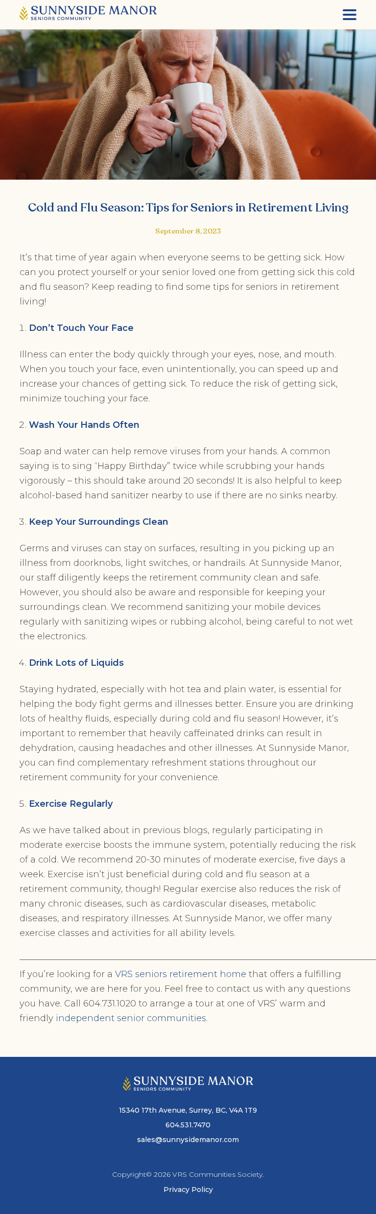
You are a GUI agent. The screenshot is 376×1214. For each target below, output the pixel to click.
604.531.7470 (188, 1125)
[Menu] (349, 14)
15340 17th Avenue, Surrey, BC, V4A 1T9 (188, 1110)
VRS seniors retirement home (179, 974)
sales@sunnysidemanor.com (188, 1139)
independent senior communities (129, 1018)
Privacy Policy (188, 1189)
